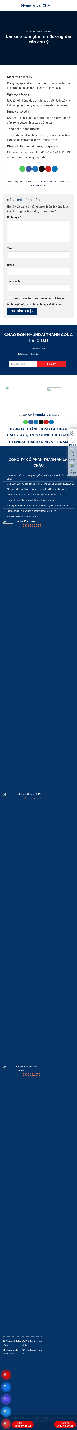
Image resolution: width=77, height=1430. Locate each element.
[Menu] (72, 5)
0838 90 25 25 (31, 525)
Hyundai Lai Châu (36, 5)
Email (11, 264)
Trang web (13, 281)
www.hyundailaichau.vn (43, 414)
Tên (10, 248)
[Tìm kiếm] (66, 5)
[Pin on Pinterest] (48, 169)
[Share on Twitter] (35, 169)
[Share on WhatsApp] (22, 169)
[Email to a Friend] (42, 169)
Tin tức (48, 31)
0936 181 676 (31, 1074)
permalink (40, 185)
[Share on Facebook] (29, 169)
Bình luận (14, 217)
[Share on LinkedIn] (55, 169)
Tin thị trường (33, 31)
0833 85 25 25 (31, 798)
